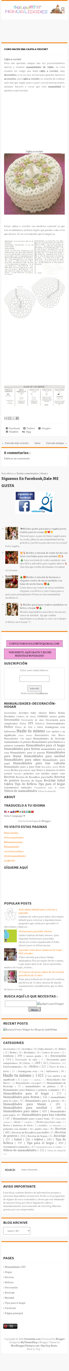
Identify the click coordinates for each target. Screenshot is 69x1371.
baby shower (40, 712)
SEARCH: (10, 1169)
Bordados (10, 716)
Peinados (18, 773)
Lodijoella (9, 860)
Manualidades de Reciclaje (49, 738)
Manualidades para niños (23, 760)
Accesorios (11, 712)
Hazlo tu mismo (31, 730)
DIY (31, 723)
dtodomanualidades (15, 856)
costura (43, 716)
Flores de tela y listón (30, 727)
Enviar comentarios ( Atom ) (32, 473)
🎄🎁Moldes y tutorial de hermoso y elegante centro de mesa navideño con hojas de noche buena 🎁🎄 (41, 580)
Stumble (13, 431)
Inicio (37, 443)
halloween (10, 731)
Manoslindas (11, 832)
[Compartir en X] (13, 418)
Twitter (30, 428)
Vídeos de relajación (47, 791)
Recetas (10, 777)
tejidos (9, 784)
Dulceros (41, 723)
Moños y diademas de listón (50, 770)
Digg (28, 431)
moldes (7, 770)
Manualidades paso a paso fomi (22, 766)
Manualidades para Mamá (26, 1104)
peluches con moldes (37, 773)
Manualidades (11, 846)
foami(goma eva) (55, 727)
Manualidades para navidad (44, 756)
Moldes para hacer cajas (23, 770)
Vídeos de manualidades (21, 791)
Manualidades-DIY (15, 1266)
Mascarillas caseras (50, 766)
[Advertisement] (29, 33)
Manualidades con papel (18, 738)
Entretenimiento (56, 723)
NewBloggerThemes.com (25, 1345)
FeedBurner (41, 693)
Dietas (24, 723)
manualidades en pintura (18, 741)
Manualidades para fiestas (22, 749)
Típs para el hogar (15, 1302)
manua (30, 735)
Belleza (9, 1282)
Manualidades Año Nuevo (50, 735)
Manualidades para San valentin (39, 763)
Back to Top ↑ (34, 1349)
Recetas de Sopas (32, 780)
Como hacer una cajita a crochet (26, 49)
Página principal (14, 1313)
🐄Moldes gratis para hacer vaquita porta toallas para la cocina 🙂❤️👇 (43, 530)
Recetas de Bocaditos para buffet (35, 777)
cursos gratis (57, 716)
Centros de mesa (26, 716)
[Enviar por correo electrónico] (5, 418)
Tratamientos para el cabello (49, 787)
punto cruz (58, 773)
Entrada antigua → (56, 443)
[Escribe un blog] (9, 418)
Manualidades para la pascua (28, 752)
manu (22, 735)
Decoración (12, 720)
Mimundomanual (13, 842)
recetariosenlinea (13, 851)
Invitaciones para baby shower (35, 931)
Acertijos (25, 712)
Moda (62, 766)
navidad (9, 773)
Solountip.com (32, 1338)
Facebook (14, 428)
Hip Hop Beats (49, 1345)
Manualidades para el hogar (45, 745)
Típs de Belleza (26, 784)
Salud (61, 780)
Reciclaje (51, 780)
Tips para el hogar (51, 784)
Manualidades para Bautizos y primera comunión (31, 1089)
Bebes (53, 712)
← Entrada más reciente (15, 443)
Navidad (9, 1297)
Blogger (46, 821)
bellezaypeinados (14, 837)
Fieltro (9, 727)
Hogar (8, 1272)
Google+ (46, 428)
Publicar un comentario (17, 458)
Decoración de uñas (33, 720)
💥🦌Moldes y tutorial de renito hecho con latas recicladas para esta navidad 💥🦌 (43, 554)
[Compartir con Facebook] (17, 418)
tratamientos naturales (19, 787)
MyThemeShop (29, 1342)
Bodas (61, 712)
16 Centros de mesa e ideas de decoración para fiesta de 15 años (41, 973)
